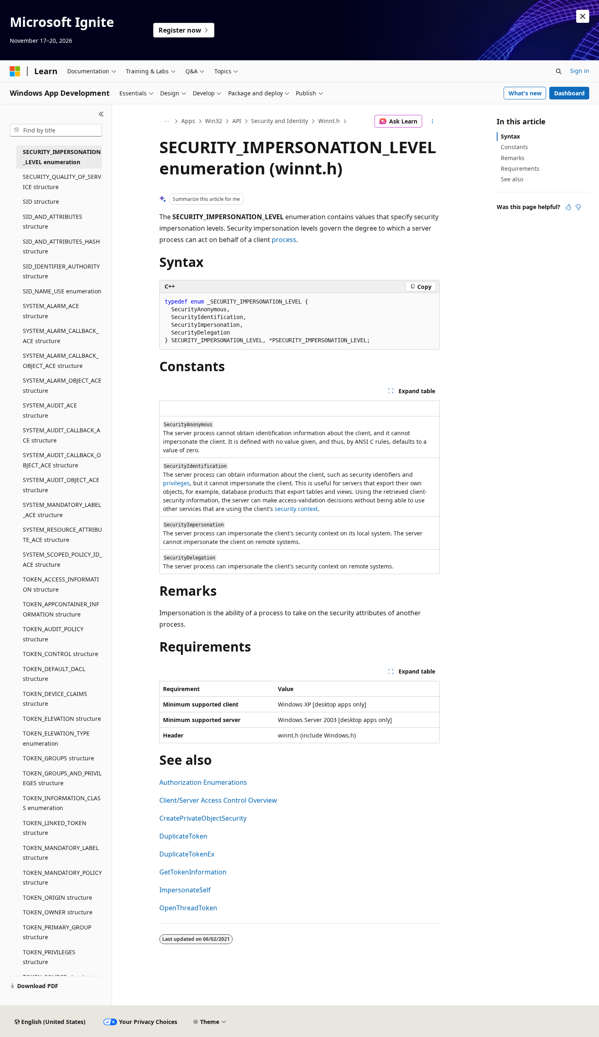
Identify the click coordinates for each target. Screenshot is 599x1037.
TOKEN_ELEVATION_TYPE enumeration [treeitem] (56, 738)
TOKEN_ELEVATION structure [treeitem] (62, 718)
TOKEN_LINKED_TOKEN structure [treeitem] (54, 828)
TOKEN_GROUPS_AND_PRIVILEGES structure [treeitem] (62, 778)
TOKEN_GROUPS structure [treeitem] (58, 758)
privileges (176, 483)
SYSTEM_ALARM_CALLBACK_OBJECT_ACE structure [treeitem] (61, 361)
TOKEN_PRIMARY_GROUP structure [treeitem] (57, 932)
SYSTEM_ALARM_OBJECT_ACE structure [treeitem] (62, 385)
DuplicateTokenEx (186, 854)
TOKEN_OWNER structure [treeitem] (57, 912)
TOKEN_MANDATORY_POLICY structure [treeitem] (62, 878)
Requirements (520, 168)
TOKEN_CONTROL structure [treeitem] (60, 654)
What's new (525, 93)
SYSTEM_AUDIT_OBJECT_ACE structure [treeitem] (61, 485)
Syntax (510, 136)
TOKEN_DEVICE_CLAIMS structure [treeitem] (55, 699)
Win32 (213, 121)
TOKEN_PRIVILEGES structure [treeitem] (49, 957)
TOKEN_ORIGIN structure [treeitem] (57, 897)
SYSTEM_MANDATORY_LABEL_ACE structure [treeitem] (62, 510)
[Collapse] (101, 114)
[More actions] (432, 121)
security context (296, 509)
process (284, 239)
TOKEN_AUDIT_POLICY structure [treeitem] (53, 634)
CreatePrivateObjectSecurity (203, 818)
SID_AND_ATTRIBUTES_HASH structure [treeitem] (61, 246)
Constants (514, 147)
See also (512, 179)
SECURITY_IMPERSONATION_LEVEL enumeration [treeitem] (62, 157)
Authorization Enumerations (203, 782)
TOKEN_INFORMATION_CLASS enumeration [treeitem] (62, 803)
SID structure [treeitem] (41, 201)
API (236, 121)
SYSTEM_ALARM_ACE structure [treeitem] (51, 311)
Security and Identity (279, 121)
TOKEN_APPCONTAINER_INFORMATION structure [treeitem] (61, 609)
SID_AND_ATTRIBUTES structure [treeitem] (52, 222)
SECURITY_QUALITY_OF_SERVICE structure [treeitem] (62, 182)
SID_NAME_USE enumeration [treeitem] (62, 291)
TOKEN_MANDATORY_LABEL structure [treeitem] (61, 853)
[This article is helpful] (568, 207)
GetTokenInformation (193, 871)
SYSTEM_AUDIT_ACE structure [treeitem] (50, 410)
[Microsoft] (15, 71)
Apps (188, 121)
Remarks (512, 158)
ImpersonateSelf (185, 889)
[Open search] (559, 71)
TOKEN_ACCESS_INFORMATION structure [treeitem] (61, 584)
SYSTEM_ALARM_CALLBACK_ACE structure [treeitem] (61, 336)
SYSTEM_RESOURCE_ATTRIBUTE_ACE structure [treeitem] (62, 535)
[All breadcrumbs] (166, 121)
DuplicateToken (183, 836)
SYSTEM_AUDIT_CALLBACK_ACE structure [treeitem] (61, 435)
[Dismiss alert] (582, 16)
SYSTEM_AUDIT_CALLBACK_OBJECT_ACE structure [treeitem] (62, 460)
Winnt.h (329, 121)
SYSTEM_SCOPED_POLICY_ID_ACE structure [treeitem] (62, 559)
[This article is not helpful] (578, 207)
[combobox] (56, 130)
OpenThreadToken (188, 907)
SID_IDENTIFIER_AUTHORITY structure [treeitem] (61, 271)
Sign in (579, 71)
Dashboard (569, 93)
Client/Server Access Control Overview (218, 800)
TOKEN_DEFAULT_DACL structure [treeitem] (54, 674)
